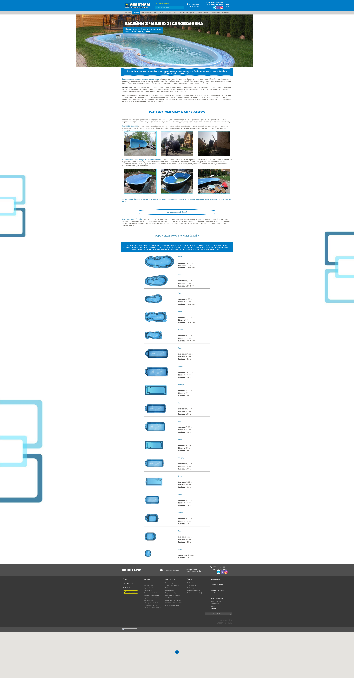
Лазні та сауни (170, 579)
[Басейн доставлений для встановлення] (140, 155)
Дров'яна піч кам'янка (172, 598)
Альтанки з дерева (187, 13)
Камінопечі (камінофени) (194, 593)
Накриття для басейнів (150, 593)
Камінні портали (192, 588)
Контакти (225, 13)
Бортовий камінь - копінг (151, 598)
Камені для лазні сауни (172, 605)
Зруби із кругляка (216, 601)
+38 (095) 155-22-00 (215, 5)
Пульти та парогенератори (173, 600)
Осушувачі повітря (149, 600)
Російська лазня (170, 588)
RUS (227, 6)
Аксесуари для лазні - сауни (173, 603)
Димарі (168, 13)
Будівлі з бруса (215, 603)
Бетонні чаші (147, 583)
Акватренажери (146, 13)
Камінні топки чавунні (193, 583)
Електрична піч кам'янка (172, 595)
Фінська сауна (169, 590)
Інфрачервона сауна (171, 593)
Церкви (213, 606)
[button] (177, 652)
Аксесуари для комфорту (151, 603)
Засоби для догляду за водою (152, 608)
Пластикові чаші (148, 585)
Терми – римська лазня (172, 585)
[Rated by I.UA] (129, 630)
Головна (128, 13)
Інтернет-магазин (164, 3)
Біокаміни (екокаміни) (193, 590)
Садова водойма (217, 585)
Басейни (136, 13)
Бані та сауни (159, 13)
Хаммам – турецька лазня (173, 583)
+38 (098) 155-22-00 (215, 2)
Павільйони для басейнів (151, 595)
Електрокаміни (191, 585)
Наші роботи (215, 13)
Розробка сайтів (224, 621)
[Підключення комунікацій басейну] (177, 193)
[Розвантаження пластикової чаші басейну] (177, 155)
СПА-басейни (148, 590)
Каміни (175, 13)
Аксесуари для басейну (151, 605)
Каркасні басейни (149, 588)
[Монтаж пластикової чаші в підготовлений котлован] (140, 193)
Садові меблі (214, 593)
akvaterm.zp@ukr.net (171, 570)
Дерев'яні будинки (202, 13)
